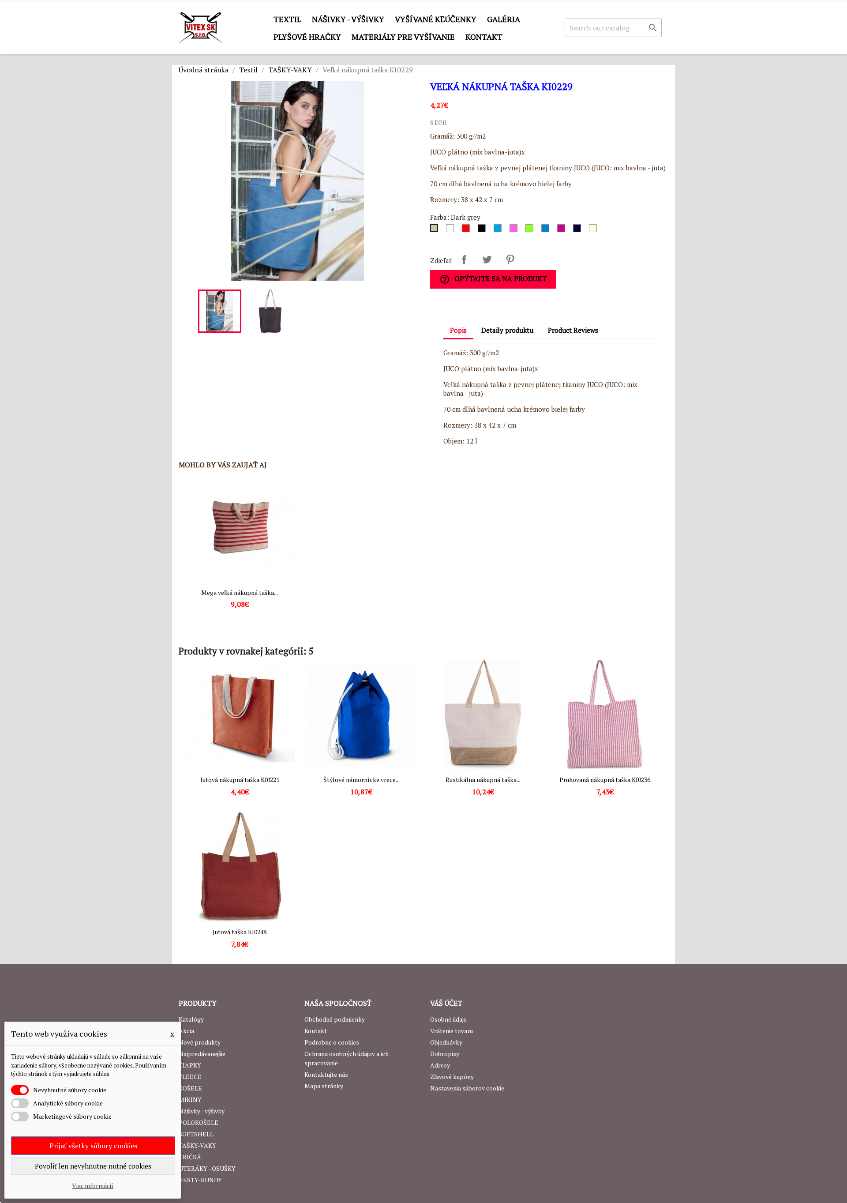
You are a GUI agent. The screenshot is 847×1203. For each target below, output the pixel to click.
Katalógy (191, 1019)
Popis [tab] (458, 330)
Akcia (186, 1030)
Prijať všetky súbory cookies (93, 1145)
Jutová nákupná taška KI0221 (239, 779)
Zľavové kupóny (452, 1076)
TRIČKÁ (190, 1157)
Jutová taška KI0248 (239, 932)
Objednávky (446, 1042)
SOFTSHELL (196, 1134)
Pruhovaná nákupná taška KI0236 (604, 779)
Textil (287, 19)
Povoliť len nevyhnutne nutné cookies (93, 1166)
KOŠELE (190, 1088)
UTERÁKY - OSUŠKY (207, 1168)
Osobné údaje (448, 1019)
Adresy (440, 1065)
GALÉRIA (503, 19)
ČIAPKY (190, 1065)
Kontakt (483, 36)
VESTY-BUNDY (200, 1180)
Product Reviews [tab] (573, 330)
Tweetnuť (487, 259)
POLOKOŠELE (198, 1122)
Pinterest (510, 259)
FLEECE (190, 1076)
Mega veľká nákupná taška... (239, 592)
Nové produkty (200, 1042)
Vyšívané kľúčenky (435, 19)
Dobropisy (444, 1053)
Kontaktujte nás (326, 1074)
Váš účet (446, 1003)
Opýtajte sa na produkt (493, 279)
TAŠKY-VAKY (197, 1145)
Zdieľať (464, 259)
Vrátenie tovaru (451, 1030)
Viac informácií (92, 1185)
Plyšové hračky (307, 36)
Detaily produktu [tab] (507, 330)
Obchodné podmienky (334, 1019)
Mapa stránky (323, 1086)
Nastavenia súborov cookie (467, 1088)
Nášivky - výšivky (348, 19)
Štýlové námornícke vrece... (361, 779)
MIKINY (190, 1099)
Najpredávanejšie (202, 1053)
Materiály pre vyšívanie (403, 36)
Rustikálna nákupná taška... (483, 779)
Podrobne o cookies (331, 1042)
